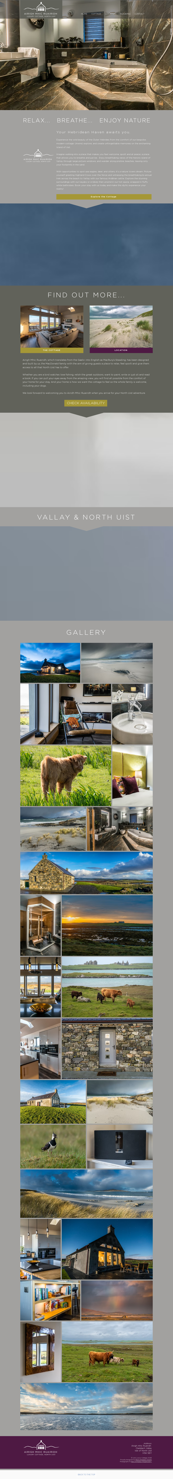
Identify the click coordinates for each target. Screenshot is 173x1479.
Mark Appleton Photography (141, 1461)
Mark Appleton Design (143, 1460)
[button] (86, 55)
